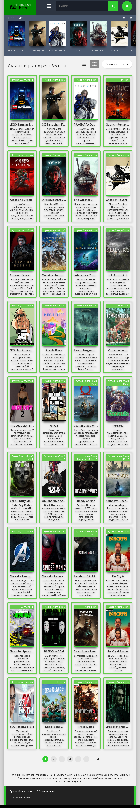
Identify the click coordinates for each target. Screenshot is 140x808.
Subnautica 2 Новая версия (86, 275)
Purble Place (54, 350)
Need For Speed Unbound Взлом (22, 651)
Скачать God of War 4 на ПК (86, 425)
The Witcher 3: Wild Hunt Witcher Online (98, 50)
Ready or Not (86, 501)
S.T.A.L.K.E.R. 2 (118, 275)
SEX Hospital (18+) (22, 726)
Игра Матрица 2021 (118, 726)
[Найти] (113, 6)
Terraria (117, 425)
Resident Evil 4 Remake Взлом (86, 576)
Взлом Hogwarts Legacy (86, 350)
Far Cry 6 (118, 576)
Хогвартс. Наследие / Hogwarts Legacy (118, 501)
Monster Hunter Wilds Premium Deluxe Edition (54, 275)
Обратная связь (46, 791)
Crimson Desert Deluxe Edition (22, 275)
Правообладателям (21, 791)
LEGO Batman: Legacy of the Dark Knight (16, 50)
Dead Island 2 (54, 726)
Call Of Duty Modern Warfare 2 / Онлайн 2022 (22, 501)
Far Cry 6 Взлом (117, 651)
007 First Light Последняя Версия (37, 50)
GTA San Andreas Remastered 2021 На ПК (22, 350)
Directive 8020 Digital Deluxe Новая (78, 50)
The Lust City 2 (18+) (22, 425)
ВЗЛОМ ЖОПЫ (54, 651)
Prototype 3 (86, 726)
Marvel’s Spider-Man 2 (54, 576)
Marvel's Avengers (22, 576)
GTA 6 (54, 425)
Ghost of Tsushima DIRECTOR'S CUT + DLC (119, 50)
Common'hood (117, 350)
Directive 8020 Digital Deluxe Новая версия (54, 199)
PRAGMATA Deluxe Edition (57, 50)
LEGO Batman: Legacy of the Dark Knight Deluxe (22, 124)
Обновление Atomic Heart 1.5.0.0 (54, 501)
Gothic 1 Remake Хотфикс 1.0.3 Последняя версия (118, 124)
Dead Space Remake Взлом (86, 651)
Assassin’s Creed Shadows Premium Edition (22, 199)
